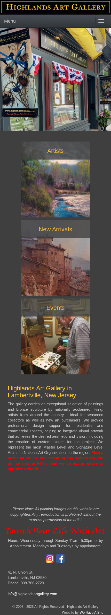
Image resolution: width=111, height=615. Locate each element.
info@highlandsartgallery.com (32, 594)
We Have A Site (91, 612)
